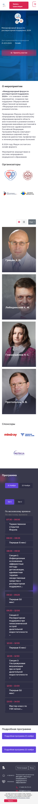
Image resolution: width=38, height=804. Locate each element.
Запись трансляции (17, 5)
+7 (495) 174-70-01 (25, 787)
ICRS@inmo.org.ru (25, 791)
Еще (31, 222)
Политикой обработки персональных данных (18, 797)
